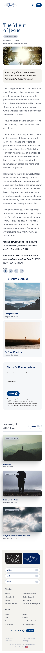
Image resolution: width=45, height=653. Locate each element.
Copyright (26, 641)
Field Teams (26, 600)
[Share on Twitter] (11, 271)
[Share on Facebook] (5, 271)
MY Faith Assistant (28, 624)
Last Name (26, 373)
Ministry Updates (11, 604)
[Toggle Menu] (39, 5)
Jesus (24, 614)
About (7, 614)
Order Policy (8, 641)
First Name (10, 373)
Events (7, 600)
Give (6, 617)
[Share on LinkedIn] (16, 271)
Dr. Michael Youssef (29, 621)
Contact (25, 617)
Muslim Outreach (28, 597)
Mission (7, 593)
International (9, 597)
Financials (8, 621)
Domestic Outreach (29, 593)
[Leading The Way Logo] (10, 5)
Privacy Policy (9, 638)
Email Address (11, 381)
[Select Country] (27, 647)
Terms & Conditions (29, 638)
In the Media (9, 624)
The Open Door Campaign (31, 604)
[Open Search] (33, 5)
